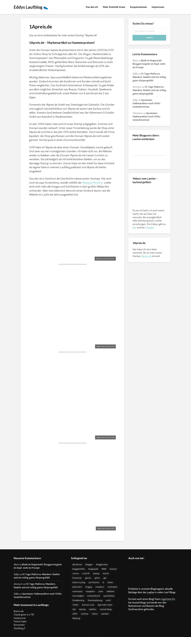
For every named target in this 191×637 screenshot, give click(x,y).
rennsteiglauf (78, 596)
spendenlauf (108, 596)
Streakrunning (78, 600)
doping (96, 573)
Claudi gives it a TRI (24, 614)
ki (103, 582)
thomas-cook (88, 605)
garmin (88, 578)
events (106, 573)
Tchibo (75, 605)
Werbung (76, 618)
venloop (84, 613)
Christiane (138, 113)
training (82, 609)
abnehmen (77, 564)
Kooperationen (138, 7)
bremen (113, 569)
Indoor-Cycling (78, 582)
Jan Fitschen (94, 582)
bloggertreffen (78, 569)
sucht (108, 600)
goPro (97, 578)
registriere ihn (168, 599)
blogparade (93, 569)
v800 (74, 613)
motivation (112, 587)
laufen (110, 582)
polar (101, 591)
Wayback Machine (92, 182)
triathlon (92, 609)
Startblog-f (19, 628)
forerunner (77, 578)
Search (149, 38)
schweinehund (93, 596)
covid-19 (85, 573)
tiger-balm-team (105, 605)
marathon (100, 587)
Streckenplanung (95, 600)
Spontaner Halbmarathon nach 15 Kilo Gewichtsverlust (146, 103)
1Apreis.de (146, 256)
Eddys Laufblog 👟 (31, 7)
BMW (104, 569)
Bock (135, 60)
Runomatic (19, 624)
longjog (88, 587)
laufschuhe (77, 587)
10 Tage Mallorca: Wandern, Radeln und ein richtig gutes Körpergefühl (149, 77)
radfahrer (110, 591)
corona (75, 573)
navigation (90, 591)
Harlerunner (20, 618)
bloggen (89, 564)
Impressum (158, 7)
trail (74, 609)
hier (134, 227)
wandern (105, 613)
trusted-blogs (106, 609)
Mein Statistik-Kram (114, 7)
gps (105, 578)
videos (95, 613)
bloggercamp (102, 564)
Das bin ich (92, 7)
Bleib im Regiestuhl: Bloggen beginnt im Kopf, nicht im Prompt (149, 64)
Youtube (149, 227)
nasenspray (77, 591)
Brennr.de (19, 611)
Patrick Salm (20, 621)
